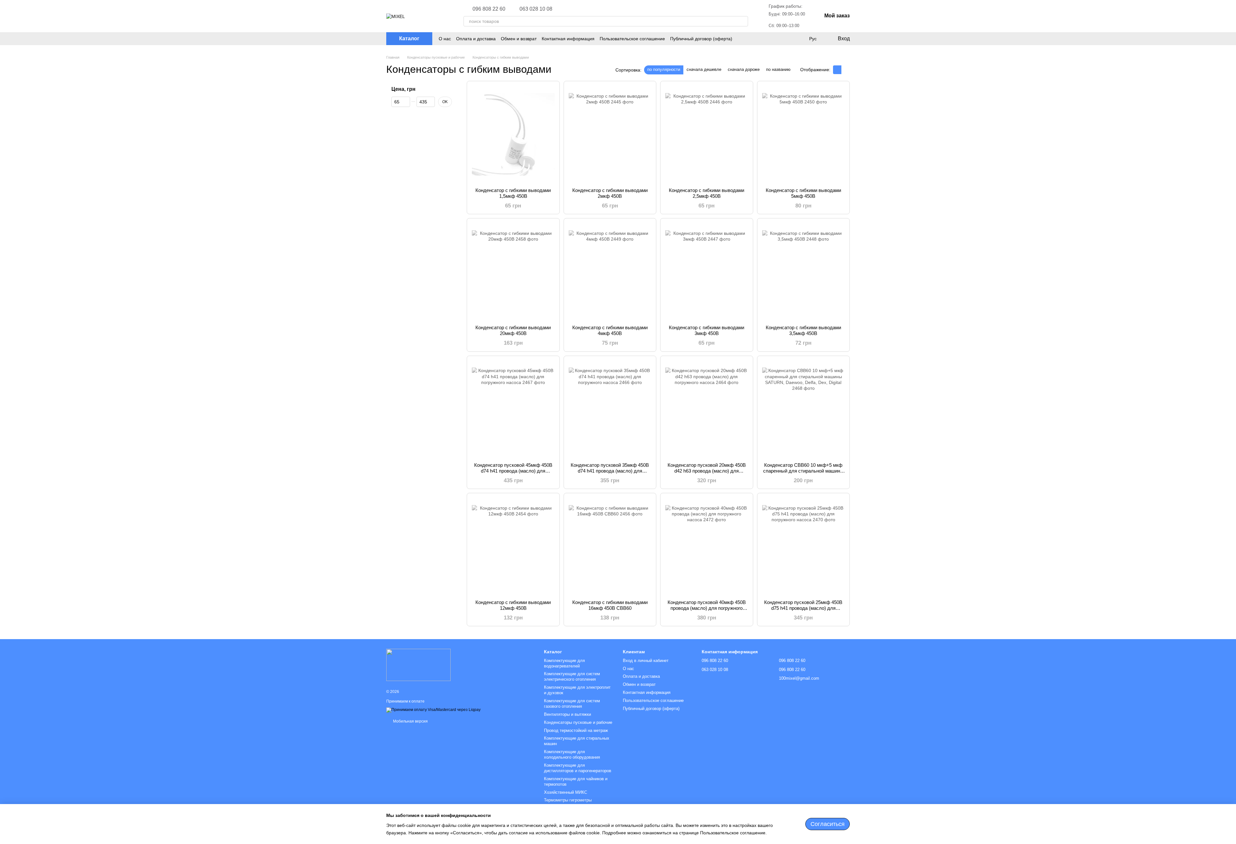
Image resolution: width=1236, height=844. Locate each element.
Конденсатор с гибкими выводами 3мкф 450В (706, 330)
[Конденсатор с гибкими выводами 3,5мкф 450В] (803, 271)
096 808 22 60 (489, 9)
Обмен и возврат (519, 38)
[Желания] (799, 38)
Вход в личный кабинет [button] (646, 660)
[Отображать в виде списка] (845, 69)
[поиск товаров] (743, 21)
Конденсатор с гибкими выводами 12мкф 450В (513, 605)
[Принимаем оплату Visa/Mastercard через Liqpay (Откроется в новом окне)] (433, 709)
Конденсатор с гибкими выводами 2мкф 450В (610, 193)
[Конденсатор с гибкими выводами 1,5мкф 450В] (513, 134)
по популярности (663, 69)
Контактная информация (568, 38)
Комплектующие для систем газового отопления (572, 703)
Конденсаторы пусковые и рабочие (578, 722)
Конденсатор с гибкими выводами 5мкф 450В (803, 193)
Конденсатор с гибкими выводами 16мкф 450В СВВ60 (610, 605)
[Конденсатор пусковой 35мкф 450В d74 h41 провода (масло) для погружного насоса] (610, 409)
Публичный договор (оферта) (701, 38)
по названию (778, 69)
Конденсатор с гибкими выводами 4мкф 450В (610, 330)
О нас (445, 38)
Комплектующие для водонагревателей (564, 663)
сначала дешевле (704, 69)
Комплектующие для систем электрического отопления (572, 676)
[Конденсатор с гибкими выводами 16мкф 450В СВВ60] (610, 546)
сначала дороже (744, 69)
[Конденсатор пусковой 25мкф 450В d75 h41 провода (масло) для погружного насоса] (803, 546)
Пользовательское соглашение (632, 38)
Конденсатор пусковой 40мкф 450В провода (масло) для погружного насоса (707, 608)
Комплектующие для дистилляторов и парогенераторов (577, 768)
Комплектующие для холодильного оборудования (572, 754)
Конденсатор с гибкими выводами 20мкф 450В (513, 330)
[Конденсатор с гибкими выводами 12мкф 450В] (513, 546)
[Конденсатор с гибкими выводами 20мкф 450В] (513, 271)
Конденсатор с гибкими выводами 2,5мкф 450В (706, 193)
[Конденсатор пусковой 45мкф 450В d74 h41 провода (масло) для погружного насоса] (513, 409)
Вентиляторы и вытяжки (567, 714)
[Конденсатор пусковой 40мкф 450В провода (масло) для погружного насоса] (706, 546)
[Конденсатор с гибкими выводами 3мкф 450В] (706, 271)
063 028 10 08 (536, 9)
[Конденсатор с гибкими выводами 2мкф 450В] (610, 134)
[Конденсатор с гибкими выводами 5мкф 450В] (803, 134)
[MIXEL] (418, 665)
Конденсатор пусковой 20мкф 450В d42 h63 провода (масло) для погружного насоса (707, 470)
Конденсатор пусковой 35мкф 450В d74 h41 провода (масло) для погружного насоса (610, 470)
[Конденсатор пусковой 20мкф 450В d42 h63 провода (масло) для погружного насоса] (706, 409)
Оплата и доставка (476, 38)
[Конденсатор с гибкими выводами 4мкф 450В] (610, 271)
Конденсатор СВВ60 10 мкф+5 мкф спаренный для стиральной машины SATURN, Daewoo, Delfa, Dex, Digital (803, 470)
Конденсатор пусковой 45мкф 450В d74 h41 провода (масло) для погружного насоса (513, 470)
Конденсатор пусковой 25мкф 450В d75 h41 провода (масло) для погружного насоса (803, 608)
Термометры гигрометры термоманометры (568, 803)
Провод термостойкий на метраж (576, 730)
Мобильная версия (410, 721)
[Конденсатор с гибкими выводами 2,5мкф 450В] (706, 134)
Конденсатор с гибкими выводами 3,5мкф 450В (803, 330)
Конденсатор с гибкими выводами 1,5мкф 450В (513, 193)
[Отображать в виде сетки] (837, 69)
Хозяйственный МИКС (565, 792)
